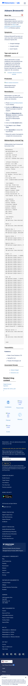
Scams (8, 431)
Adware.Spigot (15, 370)
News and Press (6, 613)
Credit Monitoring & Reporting (9, 531)
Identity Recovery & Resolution (9, 533)
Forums (4, 644)
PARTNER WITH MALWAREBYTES (10, 580)
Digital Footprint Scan (7, 514)
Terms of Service (21, 468)
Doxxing (4, 575)
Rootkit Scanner (6, 478)
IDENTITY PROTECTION (8, 526)
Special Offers (5, 622)
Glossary (20, 419)
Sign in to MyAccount (7, 646)
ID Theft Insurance (6, 536)
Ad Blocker (4, 521)
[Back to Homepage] (11, 3)
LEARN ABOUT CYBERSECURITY (10, 556)
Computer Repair (6, 582)
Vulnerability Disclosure (7, 615)
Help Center (5, 649)
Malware (4, 568)
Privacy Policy (7, 470)
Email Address (5, 456)
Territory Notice (5, 620)
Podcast (8, 420)
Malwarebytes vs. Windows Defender (11, 636)
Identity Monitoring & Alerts (8, 529)
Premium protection (6, 487)
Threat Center (20, 408)
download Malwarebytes (16, 102)
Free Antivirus (5, 482)
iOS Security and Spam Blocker (9, 503)
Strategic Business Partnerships (9, 587)
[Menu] (25, 3)
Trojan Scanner (5, 480)
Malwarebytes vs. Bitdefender (9, 629)
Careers (4, 610)
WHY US (4, 627)
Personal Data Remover (8, 538)
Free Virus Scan (6, 484)
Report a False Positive (7, 617)
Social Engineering (6, 561)
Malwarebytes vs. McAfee (8, 632)
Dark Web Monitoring (7, 517)
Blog (3, 558)
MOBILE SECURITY (7, 492)
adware (14, 24)
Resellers (4, 589)
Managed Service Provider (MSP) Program (13, 550)
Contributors (8, 407)
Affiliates (4, 584)
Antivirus (4, 570)
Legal (3, 668)
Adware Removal (6, 519)
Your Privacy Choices (7, 665)
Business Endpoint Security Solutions (11, 548)
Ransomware (5, 565)
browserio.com (15, 372)
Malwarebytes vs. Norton (8, 634)
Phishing (4, 563)
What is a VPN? (6, 572)
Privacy (4, 671)
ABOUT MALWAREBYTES (8, 608)
